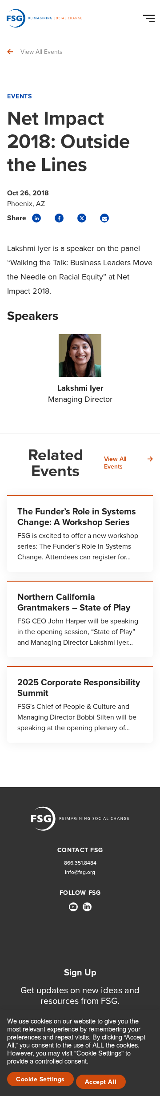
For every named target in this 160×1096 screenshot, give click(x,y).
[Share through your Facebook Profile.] (59, 218)
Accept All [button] (101, 1082)
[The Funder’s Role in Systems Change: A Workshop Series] (80, 533)
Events (19, 96)
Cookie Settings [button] (40, 1079)
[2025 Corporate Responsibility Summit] (80, 704)
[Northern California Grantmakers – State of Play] (80, 619)
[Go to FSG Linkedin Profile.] (87, 906)
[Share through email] (104, 218)
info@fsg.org (80, 872)
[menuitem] (73, 910)
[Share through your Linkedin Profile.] (36, 218)
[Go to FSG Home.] (44, 18)
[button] (150, 16)
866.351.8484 (80, 863)
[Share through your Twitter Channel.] (81, 218)
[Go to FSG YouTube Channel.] (73, 906)
